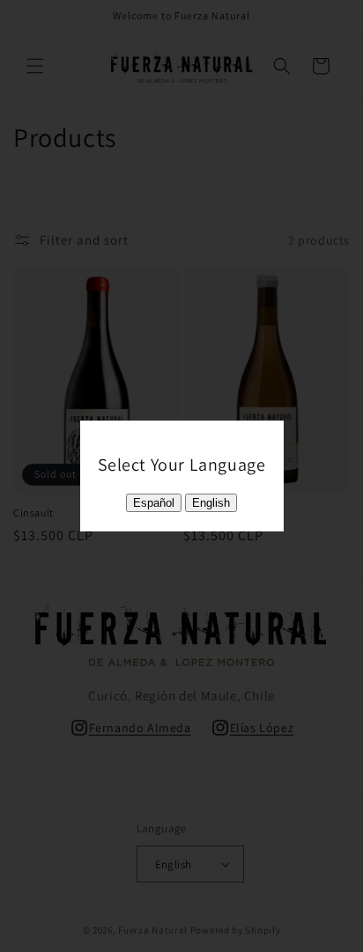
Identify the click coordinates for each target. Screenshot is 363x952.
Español (153, 502)
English (211, 502)
